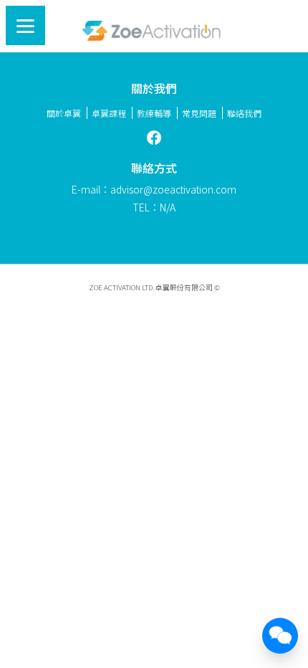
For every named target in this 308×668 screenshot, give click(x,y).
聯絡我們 (244, 113)
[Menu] (25, 25)
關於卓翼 (64, 113)
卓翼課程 (109, 113)
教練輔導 (154, 113)
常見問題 (199, 113)
